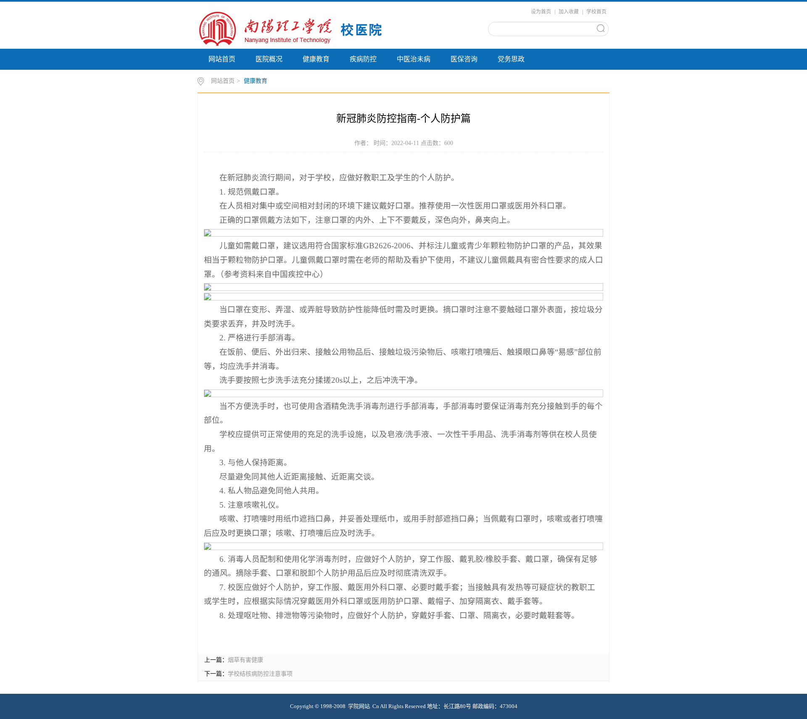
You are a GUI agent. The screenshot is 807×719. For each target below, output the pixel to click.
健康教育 (316, 59)
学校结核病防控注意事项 (260, 674)
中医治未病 (413, 59)
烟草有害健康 (245, 660)
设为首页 (541, 12)
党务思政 (511, 59)
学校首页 (596, 12)
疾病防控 (363, 59)
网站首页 (221, 59)
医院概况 (269, 59)
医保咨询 (464, 59)
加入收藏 (569, 12)
